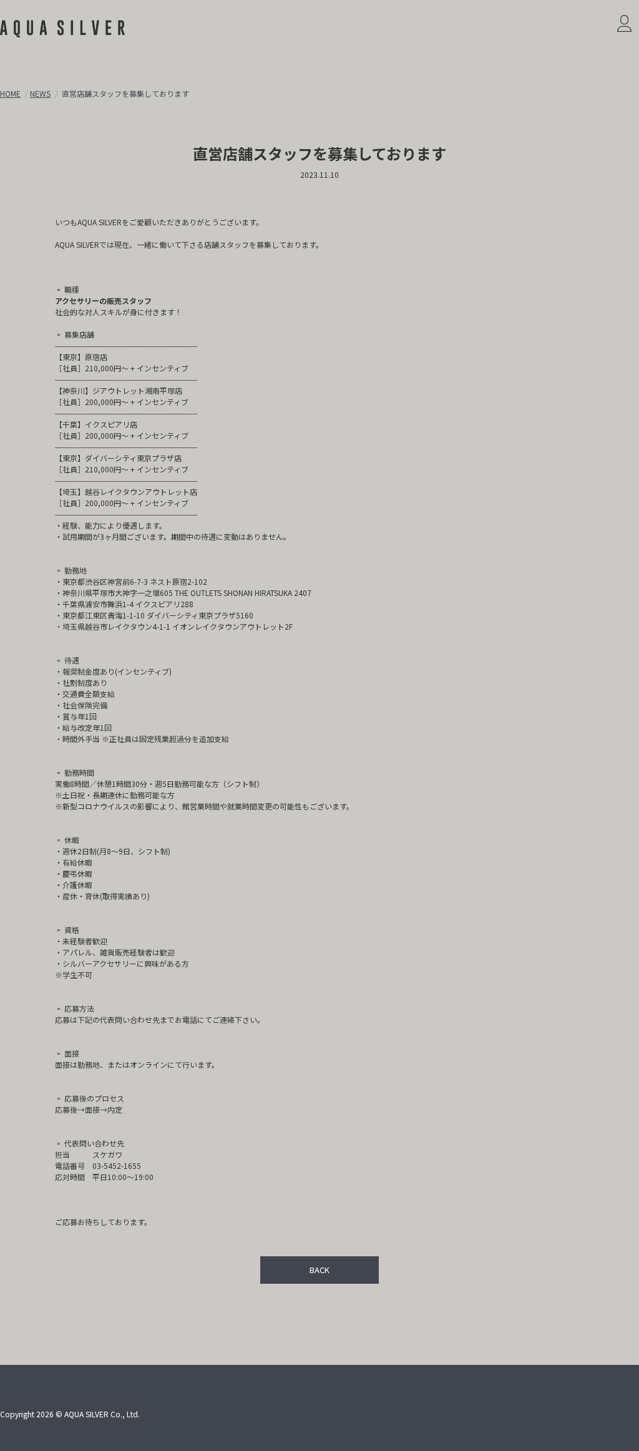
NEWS (40, 93)
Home (10, 93)
